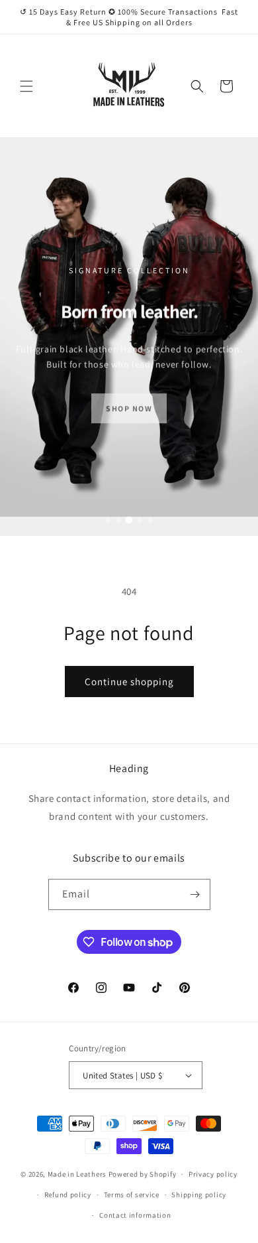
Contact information (135, 1215)
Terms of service (131, 1194)
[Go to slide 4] (139, 520)
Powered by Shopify (142, 1174)
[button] (26, 86)
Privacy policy (213, 1174)
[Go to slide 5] (150, 520)
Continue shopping (129, 681)
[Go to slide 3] (129, 520)
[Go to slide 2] (118, 520)
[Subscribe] (195, 894)
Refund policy (67, 1194)
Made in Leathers (77, 1174)
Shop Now (129, 404)
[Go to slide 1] (107, 520)
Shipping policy (198, 1194)
